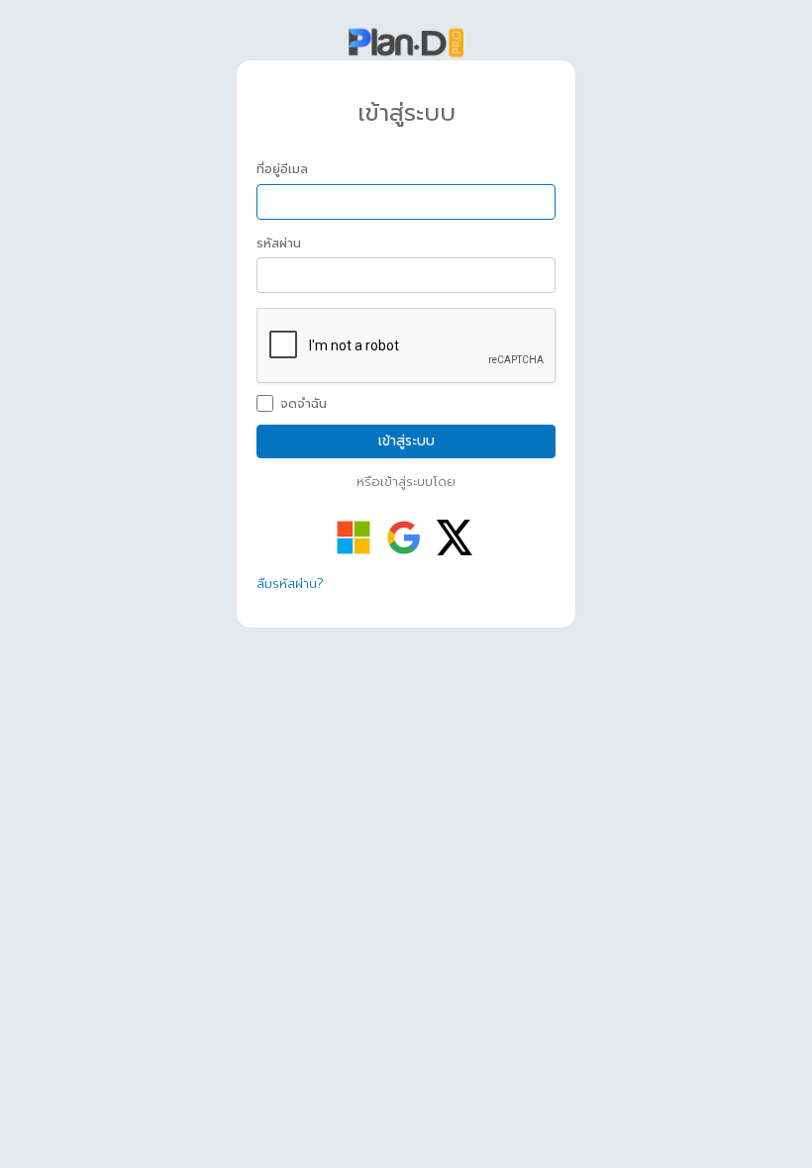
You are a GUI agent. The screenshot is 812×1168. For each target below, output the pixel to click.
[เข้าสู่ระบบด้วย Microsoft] (353, 537)
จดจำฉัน (303, 404)
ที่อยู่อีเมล (282, 169)
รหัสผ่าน (278, 243)
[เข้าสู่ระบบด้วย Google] (404, 537)
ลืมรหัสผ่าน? (290, 583)
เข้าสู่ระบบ (406, 441)
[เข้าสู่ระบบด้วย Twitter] (454, 537)
